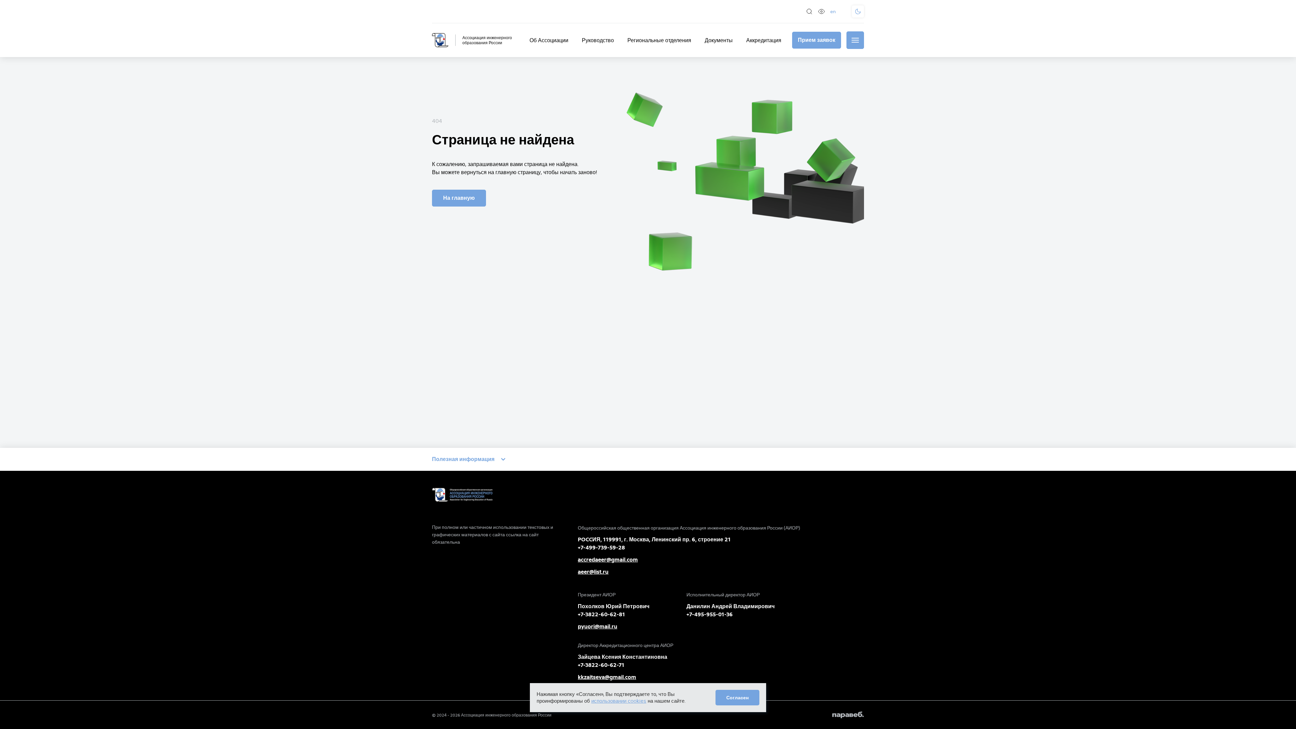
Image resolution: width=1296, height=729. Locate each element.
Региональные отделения (659, 40)
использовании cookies (618, 701)
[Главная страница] (440, 40)
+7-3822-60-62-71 (601, 665)
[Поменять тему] (858, 11)
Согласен (737, 698)
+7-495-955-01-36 (709, 614)
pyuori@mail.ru (597, 626)
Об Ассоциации (549, 40)
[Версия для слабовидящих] (821, 11)
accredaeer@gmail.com (608, 559)
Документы (719, 40)
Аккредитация (763, 40)
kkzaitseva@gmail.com (607, 677)
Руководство (598, 40)
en (833, 11)
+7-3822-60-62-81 (601, 614)
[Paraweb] (848, 714)
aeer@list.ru (593, 571)
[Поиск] (809, 11)
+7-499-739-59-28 (601, 547)
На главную (459, 197)
